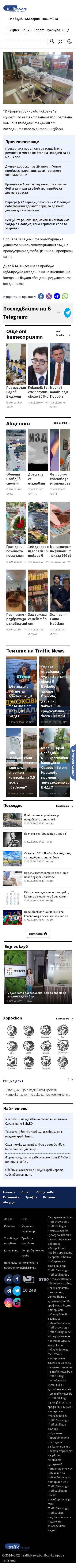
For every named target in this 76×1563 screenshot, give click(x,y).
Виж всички (60, 333)
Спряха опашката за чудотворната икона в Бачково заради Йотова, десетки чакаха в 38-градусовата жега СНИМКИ (54, 691)
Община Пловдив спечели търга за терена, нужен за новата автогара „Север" (14, 479)
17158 (64, 793)
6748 (55, 494)
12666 (34, 634)
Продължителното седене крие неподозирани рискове (46, 875)
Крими (26, 30)
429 (50, 402)
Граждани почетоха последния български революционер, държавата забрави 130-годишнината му (19, 552)
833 (51, 881)
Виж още (36, 934)
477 (11, 407)
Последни (13, 805)
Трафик (31, 1197)
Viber (49, 296)
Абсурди (9, 1202)
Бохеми (49, 1197)
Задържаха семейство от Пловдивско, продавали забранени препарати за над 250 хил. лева (38, 619)
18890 (29, 1000)
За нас (8, 1219)
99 (50, 842)
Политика (50, 19)
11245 (34, 494)
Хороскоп (12, 1018)
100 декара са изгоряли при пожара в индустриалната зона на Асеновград (42, 552)
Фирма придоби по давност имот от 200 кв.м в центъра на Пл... (38, 1159)
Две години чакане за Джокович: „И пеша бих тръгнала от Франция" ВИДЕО (20, 701)
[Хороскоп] (38, 1069)
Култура (53, 30)
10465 (64, 722)
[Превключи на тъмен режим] (69, 41)
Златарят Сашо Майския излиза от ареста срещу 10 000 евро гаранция (58, 619)
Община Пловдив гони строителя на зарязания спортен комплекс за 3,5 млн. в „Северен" (21, 770)
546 (72, 561)
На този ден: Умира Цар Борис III (45, 834)
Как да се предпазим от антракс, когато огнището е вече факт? (46, 894)
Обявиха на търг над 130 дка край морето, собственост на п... (34, 1172)
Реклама (9, 1226)
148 (51, 861)
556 (51, 901)
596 (51, 920)
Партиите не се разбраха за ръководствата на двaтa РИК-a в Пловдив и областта (20, 619)
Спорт (39, 30)
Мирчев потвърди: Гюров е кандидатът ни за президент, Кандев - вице (61, 393)
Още (65, 30)
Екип (24, 1219)
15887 (31, 793)
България (32, 19)
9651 (11, 494)
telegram (57, 296)
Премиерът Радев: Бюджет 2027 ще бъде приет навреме (16, 393)
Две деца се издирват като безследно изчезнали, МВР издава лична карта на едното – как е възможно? (37, 479)
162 (51, 823)
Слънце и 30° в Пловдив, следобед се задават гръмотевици (47, 855)
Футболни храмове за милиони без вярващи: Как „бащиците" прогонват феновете (60, 479)
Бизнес (14, 30)
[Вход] (52, 42)
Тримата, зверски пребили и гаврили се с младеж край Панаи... (33, 1134)
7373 (55, 634)
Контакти (11, 1251)
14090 (31, 722)
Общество (45, 1192)
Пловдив (16, 19)
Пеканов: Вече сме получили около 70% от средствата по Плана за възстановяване (42, 393)
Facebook (41, 296)
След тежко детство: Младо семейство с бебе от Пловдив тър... (35, 1147)
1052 (55, 407)
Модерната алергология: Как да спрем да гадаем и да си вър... (36, 995)
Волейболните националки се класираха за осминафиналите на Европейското (46, 916)
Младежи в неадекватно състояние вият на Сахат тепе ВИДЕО (36, 1121)
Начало (9, 1192)
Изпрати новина (73, 762)
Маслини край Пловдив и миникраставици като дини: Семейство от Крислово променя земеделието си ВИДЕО (55, 768)
